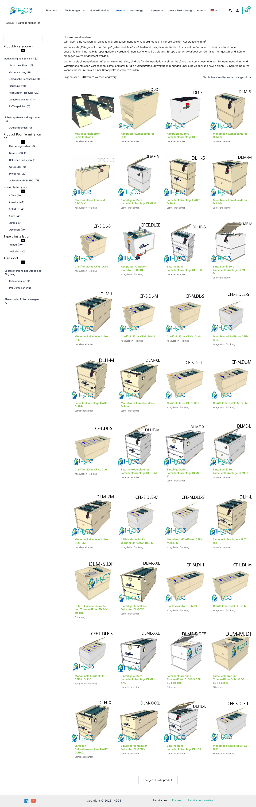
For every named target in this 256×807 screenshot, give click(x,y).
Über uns (51, 10)
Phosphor (17, 173)
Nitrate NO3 (18, 153)
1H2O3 (36, 10)
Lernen (155, 10)
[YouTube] (33, 801)
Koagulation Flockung (24, 92)
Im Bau (16, 244)
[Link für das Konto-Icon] (237, 10)
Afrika (15, 195)
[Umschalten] (23, 50)
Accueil (10, 22)
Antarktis (17, 209)
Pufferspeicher (19, 106)
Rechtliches (160, 800)
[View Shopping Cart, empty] (246, 10)
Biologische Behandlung (25, 78)
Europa (15, 222)
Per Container (20, 287)
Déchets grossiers (22, 146)
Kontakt (201, 10)
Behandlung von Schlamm (21, 58)
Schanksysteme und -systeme (22, 119)
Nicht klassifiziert (21, 65)
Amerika (16, 202)
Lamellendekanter (22, 99)
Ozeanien (17, 229)
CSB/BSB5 (17, 166)
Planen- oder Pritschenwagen (22, 301)
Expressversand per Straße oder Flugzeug (23, 272)
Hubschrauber (20, 281)
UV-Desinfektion (20, 127)
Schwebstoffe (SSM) (24, 180)
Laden (118, 10)
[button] (58, 10)
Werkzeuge (136, 10)
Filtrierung (17, 85)
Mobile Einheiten (100, 10)
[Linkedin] (26, 801)
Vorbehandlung (20, 72)
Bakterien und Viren (22, 160)
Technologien (73, 10)
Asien (15, 215)
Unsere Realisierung (180, 10)
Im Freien (17, 251)
